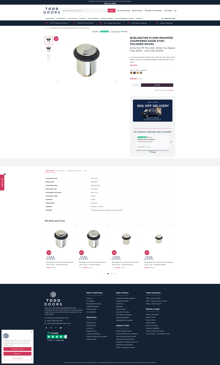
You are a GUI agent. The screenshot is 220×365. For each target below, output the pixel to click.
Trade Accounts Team (153, 298)
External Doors (61, 18)
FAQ (85, 170)
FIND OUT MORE (110, 3)
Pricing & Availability (153, 328)
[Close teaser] (5, 174)
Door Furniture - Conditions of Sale (157, 333)
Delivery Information (74, 170)
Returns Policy (150, 317)
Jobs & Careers (91, 309)
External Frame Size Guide (125, 339)
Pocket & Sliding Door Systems (124, 18)
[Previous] (58, 81)
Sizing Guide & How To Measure (127, 333)
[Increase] (138, 85)
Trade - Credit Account (153, 303)
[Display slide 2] (112, 274)
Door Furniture (72, 18)
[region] (17, 347)
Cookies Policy (151, 322)
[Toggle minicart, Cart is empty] (175, 10)
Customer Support (122, 301)
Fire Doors (82, 18)
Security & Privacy (152, 325)
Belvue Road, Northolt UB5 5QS (57, 318)
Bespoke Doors (91, 331)
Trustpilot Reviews (92, 306)
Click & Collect (121, 309)
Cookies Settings (17, 358)
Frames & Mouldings (107, 18)
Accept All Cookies (17, 349)
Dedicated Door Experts (85, 23)
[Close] (31, 332)
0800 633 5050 (169, 18)
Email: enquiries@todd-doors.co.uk (58, 323)
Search (111, 10)
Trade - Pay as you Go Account (156, 301)
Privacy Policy (150, 320)
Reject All (18, 353)
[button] (2, 182)
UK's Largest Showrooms (112, 23)
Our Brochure (91, 312)
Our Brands (90, 301)
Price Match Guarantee (139, 23)
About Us (89, 298)
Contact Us (120, 303)
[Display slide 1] (108, 274)
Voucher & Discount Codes (155, 331)
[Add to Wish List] (75, 226)
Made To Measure (93, 18)
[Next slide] (116, 274)
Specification (50, 170)
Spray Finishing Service (124, 331)
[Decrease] (134, 85)
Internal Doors (50, 18)
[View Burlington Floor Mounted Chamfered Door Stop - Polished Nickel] (49, 40)
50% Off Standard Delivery (59, 23)
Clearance (139, 18)
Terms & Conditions (152, 314)
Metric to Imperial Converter (125, 347)
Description (61, 170)
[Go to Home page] (52, 10)
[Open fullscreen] (87, 61)
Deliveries (119, 306)
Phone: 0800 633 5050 (54, 320)
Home (46, 28)
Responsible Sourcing (93, 303)
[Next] (115, 81)
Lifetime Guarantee (166, 23)
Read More (134, 65)
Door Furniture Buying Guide (126, 336)
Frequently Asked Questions (125, 298)
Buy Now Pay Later (122, 312)
